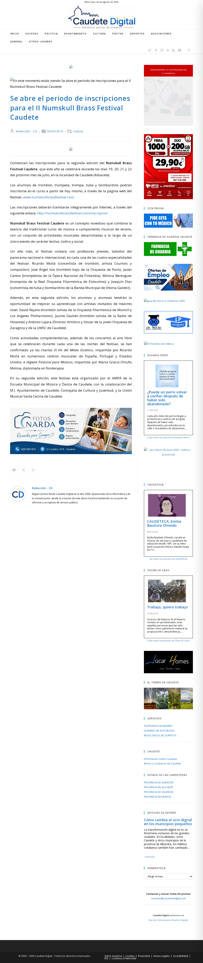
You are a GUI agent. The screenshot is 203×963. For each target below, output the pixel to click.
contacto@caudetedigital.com (168, 898)
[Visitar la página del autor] (18, 493)
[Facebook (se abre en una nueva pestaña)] (156, 50)
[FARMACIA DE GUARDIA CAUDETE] (168, 249)
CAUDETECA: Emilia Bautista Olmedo (164, 523)
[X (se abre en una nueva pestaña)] (150, 50)
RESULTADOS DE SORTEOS (160, 735)
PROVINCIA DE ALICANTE (158, 787)
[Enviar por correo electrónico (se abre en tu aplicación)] (180, 50)
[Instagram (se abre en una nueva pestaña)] (162, 50)
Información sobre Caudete (160, 759)
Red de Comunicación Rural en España (168, 920)
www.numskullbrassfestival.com (48, 197)
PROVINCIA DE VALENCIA (158, 792)
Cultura (78, 131)
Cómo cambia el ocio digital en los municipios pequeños (168, 821)
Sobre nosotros (113, 956)
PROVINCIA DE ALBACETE (159, 782)
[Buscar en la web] (189, 50)
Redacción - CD (26, 131)
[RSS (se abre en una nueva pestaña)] (174, 50)
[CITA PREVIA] (168, 220)
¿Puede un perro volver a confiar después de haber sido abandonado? (167, 398)
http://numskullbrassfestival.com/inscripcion (72, 213)
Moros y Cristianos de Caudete (162, 763)
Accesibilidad (180, 956)
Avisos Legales (161, 956)
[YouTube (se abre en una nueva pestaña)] (168, 50)
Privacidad (144, 956)
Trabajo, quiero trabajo (167, 607)
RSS (106, 958)
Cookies (130, 956)
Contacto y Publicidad (124, 958)
